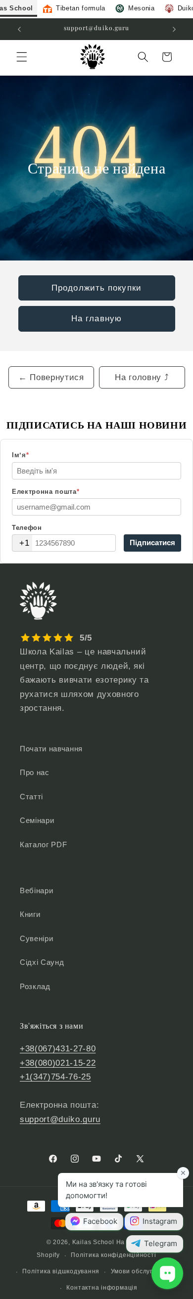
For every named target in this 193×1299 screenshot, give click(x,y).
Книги (30, 914)
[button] (22, 57)
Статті (31, 796)
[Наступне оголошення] (174, 29)
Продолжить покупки (96, 287)
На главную (96, 318)
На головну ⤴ (142, 377)
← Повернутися (51, 377)
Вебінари (36, 890)
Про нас (34, 772)
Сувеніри (36, 938)
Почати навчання (51, 748)
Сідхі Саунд (42, 962)
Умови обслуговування (146, 1271)
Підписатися (152, 542)
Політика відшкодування (60, 1271)
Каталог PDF (43, 844)
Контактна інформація (101, 1287)
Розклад (35, 986)
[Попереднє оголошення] (19, 29)
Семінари (37, 820)
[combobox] (22, 543)
